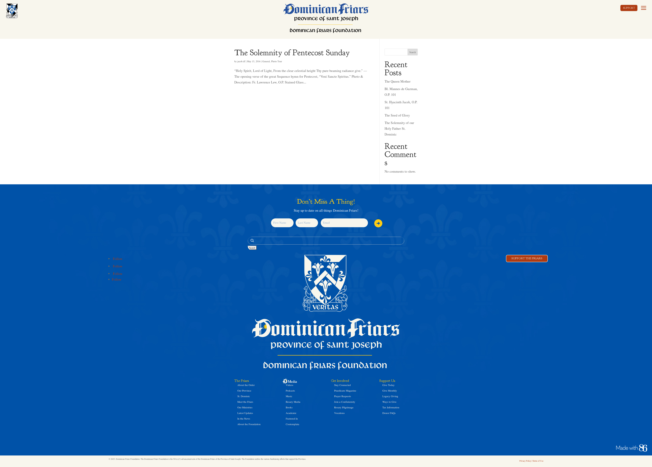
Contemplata (292, 424)
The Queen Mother (398, 81)
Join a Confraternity (344, 401)
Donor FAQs (389, 413)
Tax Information (390, 407)
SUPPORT (629, 8)
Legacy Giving (390, 396)
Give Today (388, 385)
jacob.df (241, 61)
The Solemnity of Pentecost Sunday (292, 52)
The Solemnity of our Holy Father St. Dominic (399, 128)
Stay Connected (342, 385)
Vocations (339, 413)
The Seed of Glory (397, 115)
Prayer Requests (342, 396)
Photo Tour (276, 61)
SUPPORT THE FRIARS (526, 258)
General (266, 61)
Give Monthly (389, 390)
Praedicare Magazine (345, 390)
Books (289, 407)
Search (412, 52)
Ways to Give (389, 401)
